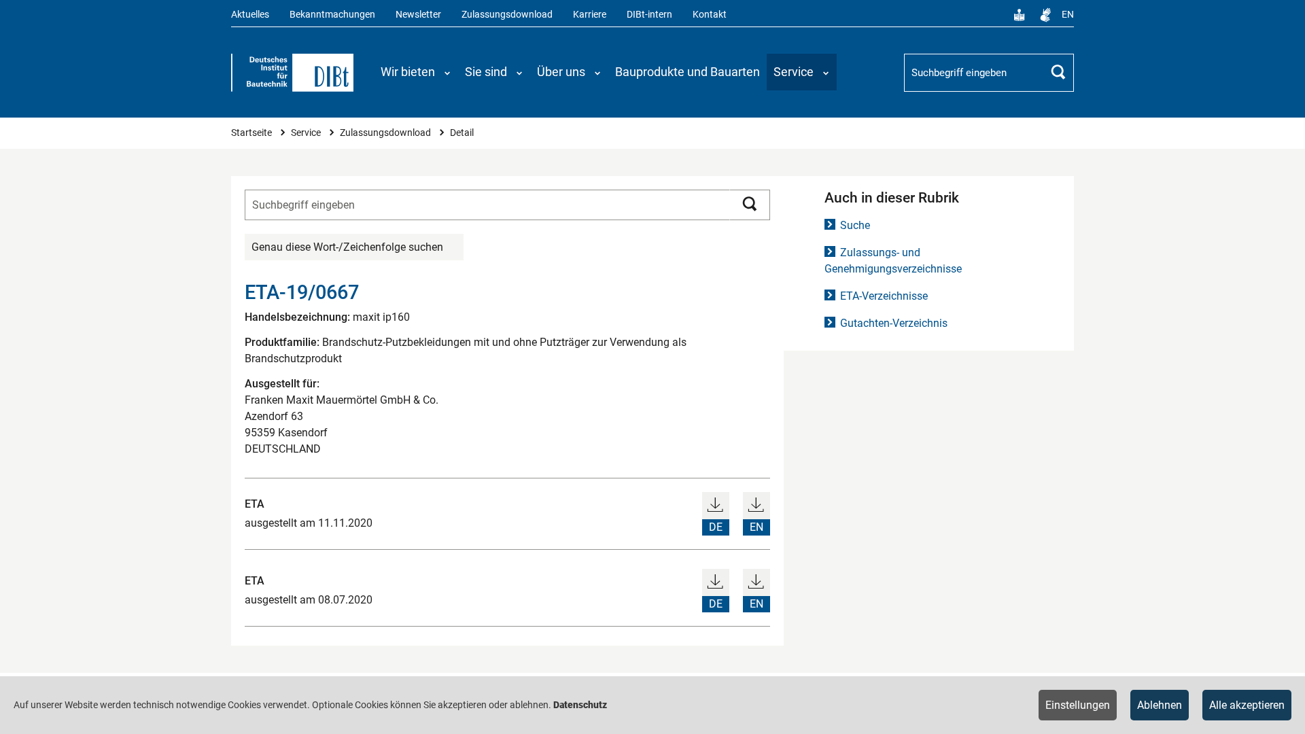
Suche (855, 225)
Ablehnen (1159, 705)
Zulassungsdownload (507, 14)
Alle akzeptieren (1247, 705)
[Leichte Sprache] (1019, 14)
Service (307, 133)
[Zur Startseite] (292, 73)
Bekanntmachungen (332, 14)
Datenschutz (580, 704)
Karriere (589, 14)
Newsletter (418, 14)
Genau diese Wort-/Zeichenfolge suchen (347, 247)
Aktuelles (250, 14)
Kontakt (710, 14)
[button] (416, 72)
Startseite (252, 133)
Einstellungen (1077, 705)
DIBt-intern (649, 14)
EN (1068, 14)
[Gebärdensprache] (1045, 14)
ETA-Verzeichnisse (884, 296)
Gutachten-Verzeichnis (893, 323)
